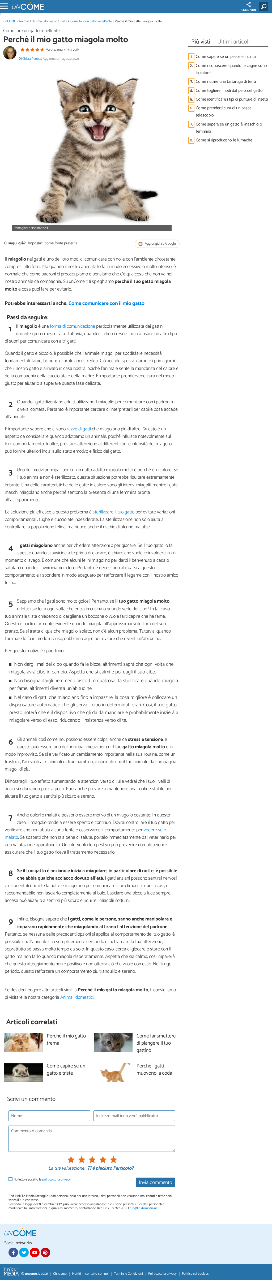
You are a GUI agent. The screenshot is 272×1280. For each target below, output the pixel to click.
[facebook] (13, 1252)
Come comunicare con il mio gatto (106, 303)
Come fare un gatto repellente (91, 21)
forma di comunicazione (72, 326)
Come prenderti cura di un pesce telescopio (224, 112)
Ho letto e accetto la (42, 1180)
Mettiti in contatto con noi (90, 1274)
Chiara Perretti (31, 59)
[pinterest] (45, 1252)
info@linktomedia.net (144, 1208)
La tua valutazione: (66, 1168)
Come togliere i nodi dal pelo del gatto (229, 90)
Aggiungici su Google (160, 244)
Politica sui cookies (195, 1274)
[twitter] (24, 1252)
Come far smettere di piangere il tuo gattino (156, 1043)
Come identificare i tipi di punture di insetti (232, 99)
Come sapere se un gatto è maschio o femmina (229, 128)
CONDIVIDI (248, 10)
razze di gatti (79, 429)
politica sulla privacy (56, 1179)
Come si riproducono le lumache (224, 140)
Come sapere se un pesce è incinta (226, 56)
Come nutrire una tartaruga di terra (226, 81)
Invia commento (155, 1182)
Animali (24, 21)
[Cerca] (264, 6)
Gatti (64, 21)
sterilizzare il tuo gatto (113, 512)
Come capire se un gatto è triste (66, 1070)
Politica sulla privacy (162, 1274)
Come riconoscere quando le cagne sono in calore (231, 69)
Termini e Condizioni (128, 1274)
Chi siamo (60, 1274)
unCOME (9, 21)
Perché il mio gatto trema (66, 1040)
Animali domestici (45, 21)
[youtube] (34, 1252)
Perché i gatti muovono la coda (154, 1070)
